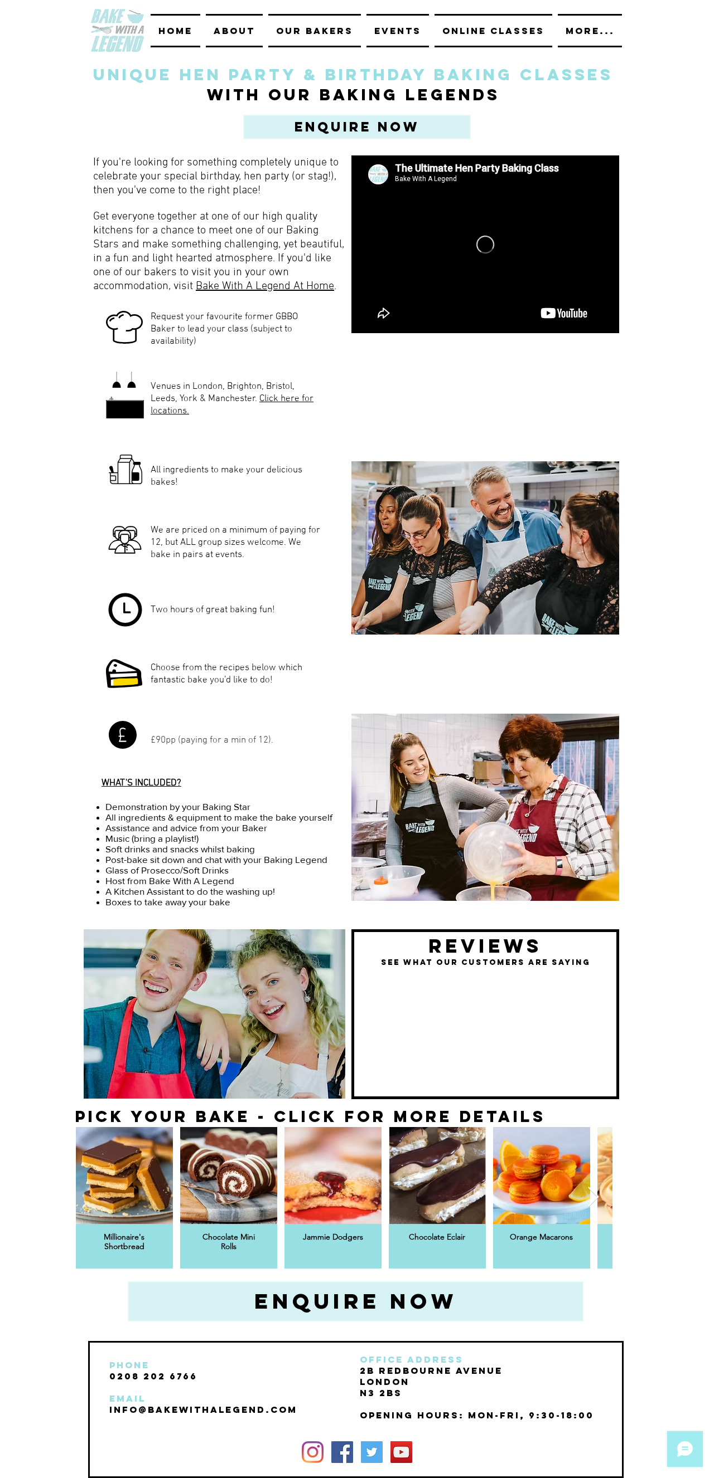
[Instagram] (313, 1452)
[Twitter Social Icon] (372, 1452)
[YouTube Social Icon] (401, 1452)
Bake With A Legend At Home (265, 286)
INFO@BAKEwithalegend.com (203, 1409)
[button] (357, 127)
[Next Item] (593, 1197)
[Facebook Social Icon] (342, 1452)
